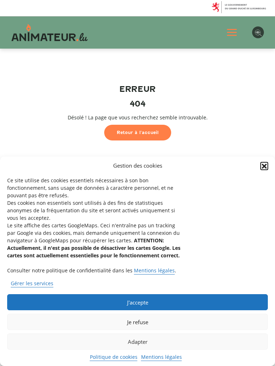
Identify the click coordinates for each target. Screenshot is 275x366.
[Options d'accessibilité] (258, 32)
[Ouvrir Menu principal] (232, 32)
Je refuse (137, 322)
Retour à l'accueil (138, 132)
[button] (264, 165)
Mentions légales (154, 270)
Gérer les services (32, 283)
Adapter (138, 341)
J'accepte (137, 302)
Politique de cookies (114, 356)
